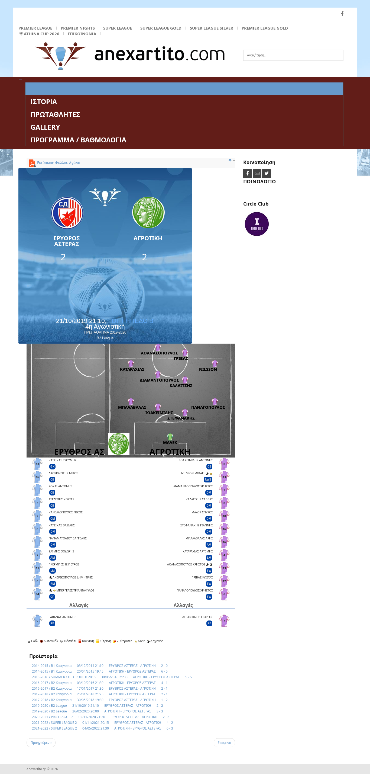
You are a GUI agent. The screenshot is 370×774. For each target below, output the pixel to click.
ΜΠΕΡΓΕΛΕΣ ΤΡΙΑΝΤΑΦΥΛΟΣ (75, 590)
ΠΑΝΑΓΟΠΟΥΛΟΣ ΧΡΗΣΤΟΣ (195, 590)
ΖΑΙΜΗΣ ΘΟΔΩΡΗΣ (61, 551)
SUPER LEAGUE (117, 28)
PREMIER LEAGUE (35, 28)
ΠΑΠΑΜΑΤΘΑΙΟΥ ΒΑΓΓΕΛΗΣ (68, 538)
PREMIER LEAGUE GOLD (265, 28)
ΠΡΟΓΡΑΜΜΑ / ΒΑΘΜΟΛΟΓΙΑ (78, 139)
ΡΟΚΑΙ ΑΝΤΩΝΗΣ (60, 486)
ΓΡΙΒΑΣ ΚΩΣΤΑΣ (202, 577)
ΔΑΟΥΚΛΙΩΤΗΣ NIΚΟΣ (63, 473)
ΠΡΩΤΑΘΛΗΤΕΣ (55, 114)
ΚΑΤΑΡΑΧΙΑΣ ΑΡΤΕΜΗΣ (198, 551)
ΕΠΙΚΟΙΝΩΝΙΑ (82, 33)
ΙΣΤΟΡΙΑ (44, 101)
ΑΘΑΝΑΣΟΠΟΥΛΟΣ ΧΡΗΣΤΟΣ (186, 564)
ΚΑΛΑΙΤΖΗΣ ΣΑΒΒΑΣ (199, 499)
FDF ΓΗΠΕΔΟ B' (131, 320)
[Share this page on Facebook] (248, 173)
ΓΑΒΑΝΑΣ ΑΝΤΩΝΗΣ (62, 617)
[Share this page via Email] (257, 173)
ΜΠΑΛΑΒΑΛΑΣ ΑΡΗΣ (199, 538)
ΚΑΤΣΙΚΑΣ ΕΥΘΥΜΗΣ (62, 460)
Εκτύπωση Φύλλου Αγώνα (58, 162)
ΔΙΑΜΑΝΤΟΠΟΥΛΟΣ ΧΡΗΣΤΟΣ (193, 486)
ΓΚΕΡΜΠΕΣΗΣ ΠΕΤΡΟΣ (64, 564)
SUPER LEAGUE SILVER (211, 28)
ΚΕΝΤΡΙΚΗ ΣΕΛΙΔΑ (60, 88)
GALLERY (45, 127)
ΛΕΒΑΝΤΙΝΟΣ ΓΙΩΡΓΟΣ (197, 617)
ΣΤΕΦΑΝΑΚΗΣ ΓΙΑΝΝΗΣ (196, 525)
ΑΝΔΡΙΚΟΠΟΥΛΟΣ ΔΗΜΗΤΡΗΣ (73, 577)
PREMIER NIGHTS (78, 28)
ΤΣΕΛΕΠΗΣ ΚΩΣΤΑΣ (61, 499)
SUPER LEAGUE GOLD (160, 28)
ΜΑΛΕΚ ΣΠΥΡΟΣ (202, 512)
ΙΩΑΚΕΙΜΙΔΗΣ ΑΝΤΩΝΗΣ (196, 460)
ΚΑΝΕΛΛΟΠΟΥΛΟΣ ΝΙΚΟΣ (66, 512)
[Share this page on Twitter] (266, 173)
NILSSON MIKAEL (193, 473)
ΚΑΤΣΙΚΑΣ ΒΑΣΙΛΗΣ (62, 525)
